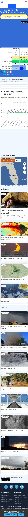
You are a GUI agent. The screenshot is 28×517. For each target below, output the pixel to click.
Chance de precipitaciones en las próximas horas (12, 17)
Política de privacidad (10, 514)
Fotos (2, 307)
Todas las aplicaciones (20, 495)
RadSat (19, 6)
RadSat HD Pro (18, 501)
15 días (5, 6)
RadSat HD (16, 499)
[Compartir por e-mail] (10, 71)
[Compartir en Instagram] (7, 71)
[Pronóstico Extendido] (2, 2)
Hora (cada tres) (11, 52)
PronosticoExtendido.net (20, 497)
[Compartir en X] (4, 71)
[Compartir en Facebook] (1, 71)
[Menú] (26, 2)
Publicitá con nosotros (7, 499)
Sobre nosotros (5, 495)
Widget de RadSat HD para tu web (14, 185)
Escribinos (3, 497)
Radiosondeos (17, 503)
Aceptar (21, 514)
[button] (24, 168)
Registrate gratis (5, 501)
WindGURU (12, 6)
